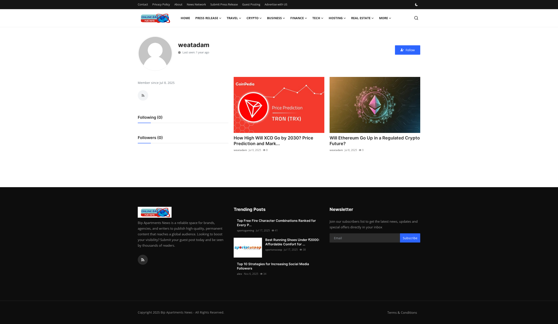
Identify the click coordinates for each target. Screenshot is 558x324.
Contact (143, 4)
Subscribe (410, 238)
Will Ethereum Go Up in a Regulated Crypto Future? (375, 140)
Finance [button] (297, 18)
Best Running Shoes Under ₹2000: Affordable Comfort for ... (292, 242)
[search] (416, 18)
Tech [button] (316, 18)
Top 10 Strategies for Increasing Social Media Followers (273, 266)
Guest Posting (251, 4)
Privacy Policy (161, 4)
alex (239, 274)
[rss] (143, 260)
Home (185, 18)
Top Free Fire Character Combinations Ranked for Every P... (276, 223)
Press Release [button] (206, 18)
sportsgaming (245, 230)
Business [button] (274, 18)
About (178, 4)
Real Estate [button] (361, 18)
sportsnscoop (273, 249)
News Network (196, 4)
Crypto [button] (253, 18)
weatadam (240, 150)
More (383, 18)
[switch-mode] (417, 4)
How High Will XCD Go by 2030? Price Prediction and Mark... (273, 140)
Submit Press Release (224, 4)
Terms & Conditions (402, 312)
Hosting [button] (336, 18)
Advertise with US (276, 4)
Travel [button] (232, 18)
